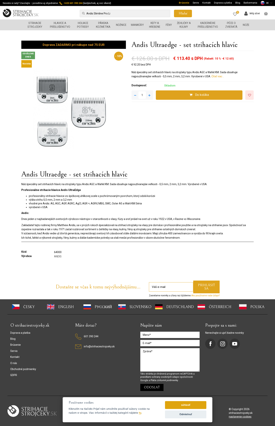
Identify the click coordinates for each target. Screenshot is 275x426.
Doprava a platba (223, 2)
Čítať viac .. (217, 76)
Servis (196, 2)
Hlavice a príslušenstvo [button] (60, 25)
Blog (237, 2)
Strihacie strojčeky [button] (35, 25)
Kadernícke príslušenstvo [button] (208, 25)
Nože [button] (246, 24)
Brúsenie (184, 2)
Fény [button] (169, 24)
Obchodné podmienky (23, 369)
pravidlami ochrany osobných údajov (160, 376)
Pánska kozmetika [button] (103, 25)
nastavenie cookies (240, 416)
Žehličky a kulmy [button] (184, 25)
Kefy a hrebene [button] (154, 25)
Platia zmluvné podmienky (165, 380)
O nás (13, 363)
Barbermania (250, 2)
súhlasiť (185, 404)
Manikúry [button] (137, 24)
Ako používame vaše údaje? (205, 295)
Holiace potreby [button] (83, 25)
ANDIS (58, 256)
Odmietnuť (185, 414)
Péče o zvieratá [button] (231, 25)
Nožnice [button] (121, 24)
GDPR (13, 375)
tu (140, 412)
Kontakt (206, 2)
